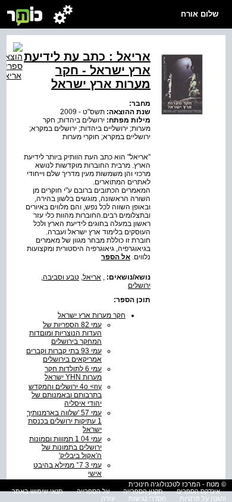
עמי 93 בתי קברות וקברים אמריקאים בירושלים (64, 355)
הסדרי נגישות (147, 498)
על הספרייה (93, 491)
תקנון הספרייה (143, 491)
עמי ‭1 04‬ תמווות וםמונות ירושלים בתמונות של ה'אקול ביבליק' (65, 447)
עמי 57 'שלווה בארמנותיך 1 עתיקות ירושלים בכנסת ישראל (64, 421)
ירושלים (139, 285)
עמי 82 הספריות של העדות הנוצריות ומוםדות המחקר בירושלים (65, 333)
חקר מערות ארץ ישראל (92, 315)
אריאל (92, 277)
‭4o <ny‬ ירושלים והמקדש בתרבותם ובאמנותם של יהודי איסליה (65, 394)
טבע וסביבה (61, 277)
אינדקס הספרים (198, 491)
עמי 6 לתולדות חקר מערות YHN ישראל (73, 373)
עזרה (108, 498)
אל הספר (115, 257)
